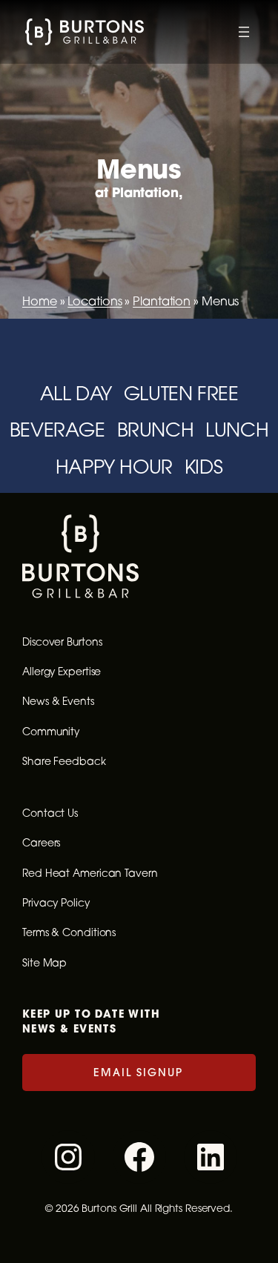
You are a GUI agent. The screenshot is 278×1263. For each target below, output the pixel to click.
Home (39, 301)
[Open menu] (244, 32)
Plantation (162, 301)
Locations (94, 301)
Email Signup (138, 1072)
